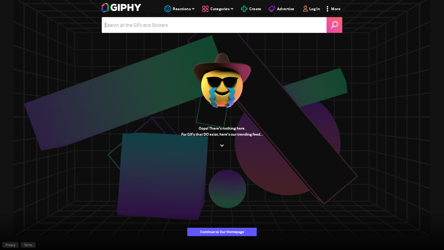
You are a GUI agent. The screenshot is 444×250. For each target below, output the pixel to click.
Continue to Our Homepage (222, 232)
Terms (28, 245)
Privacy (10, 245)
